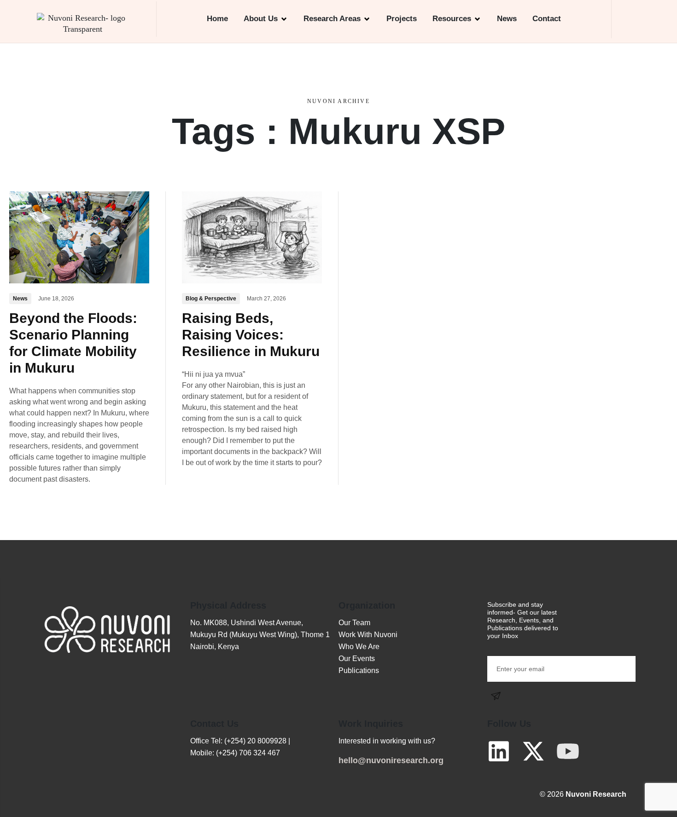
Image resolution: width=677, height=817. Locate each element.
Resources (451, 18)
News (507, 18)
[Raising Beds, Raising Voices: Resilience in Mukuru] (252, 236)
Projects (401, 18)
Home (217, 18)
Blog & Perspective (211, 298)
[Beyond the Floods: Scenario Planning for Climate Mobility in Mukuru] (79, 236)
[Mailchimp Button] (498, 696)
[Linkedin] (498, 751)
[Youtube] (567, 751)
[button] (632, 19)
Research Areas (332, 18)
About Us (261, 18)
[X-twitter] (533, 751)
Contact (546, 18)
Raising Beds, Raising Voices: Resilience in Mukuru (251, 335)
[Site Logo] (83, 23)
